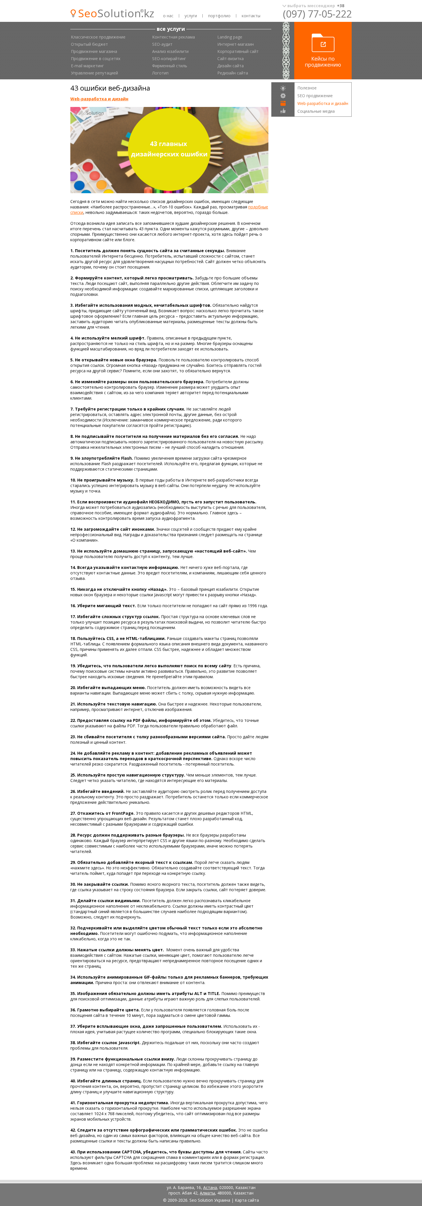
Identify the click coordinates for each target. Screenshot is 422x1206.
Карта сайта (247, 1200)
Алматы (207, 1193)
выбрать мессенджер (315, 5)
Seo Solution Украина (209, 1200)
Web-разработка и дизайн (99, 98)
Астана (210, 1187)
